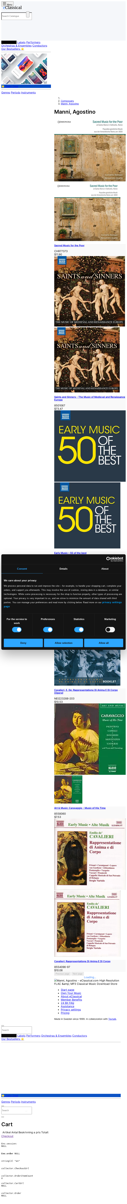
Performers (33, 42)
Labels (21, 42)
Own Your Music (71, 993)
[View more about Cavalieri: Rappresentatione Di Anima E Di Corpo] (90, 889)
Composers (9, 42)
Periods (15, 92)
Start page (67, 989)
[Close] (2, 1025)
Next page (78, 974)
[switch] (48, 629)
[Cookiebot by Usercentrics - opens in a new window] (108, 559)
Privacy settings (71, 1009)
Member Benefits (71, 999)
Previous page (62, 974)
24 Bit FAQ (67, 1003)
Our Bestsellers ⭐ (12, 49)
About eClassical (71, 996)
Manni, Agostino (70, 103)
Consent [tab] (22, 568)
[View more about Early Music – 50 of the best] (90, 480)
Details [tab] (64, 568)
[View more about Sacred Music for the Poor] (90, 180)
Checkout (7, 1136)
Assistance (67, 1006)
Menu (9, 4)
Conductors (39, 45)
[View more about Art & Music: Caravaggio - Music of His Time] (90, 773)
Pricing (65, 1013)
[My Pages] (5, 35)
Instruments (28, 92)
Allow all (104, 642)
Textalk (112, 1019)
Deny (23, 642)
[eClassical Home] (27, 8)
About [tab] (105, 568)
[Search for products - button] (27, 14)
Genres (5, 92)
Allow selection (63, 642)
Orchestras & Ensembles (16, 45)
